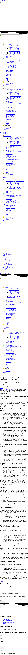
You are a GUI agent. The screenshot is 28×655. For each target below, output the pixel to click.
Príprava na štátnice (10, 70)
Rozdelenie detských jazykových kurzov (15, 45)
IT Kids (7, 57)
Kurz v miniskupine (10, 54)
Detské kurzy (6, 253)
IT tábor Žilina (9, 56)
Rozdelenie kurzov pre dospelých (13, 60)
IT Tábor (8, 84)
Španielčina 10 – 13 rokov (15, 52)
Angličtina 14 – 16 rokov (14, 51)
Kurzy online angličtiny (11, 65)
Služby (4, 69)
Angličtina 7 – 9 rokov (14, 48)
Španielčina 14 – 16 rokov (15, 53)
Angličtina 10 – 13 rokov (14, 49)
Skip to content (3, 0)
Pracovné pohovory (10, 72)
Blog (7, 80)
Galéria (7, 79)
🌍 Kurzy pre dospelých (8, 58)
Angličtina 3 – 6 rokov (14, 47)
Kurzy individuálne (10, 61)
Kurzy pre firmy (9, 62)
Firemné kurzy (6, 258)
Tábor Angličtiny (9, 83)
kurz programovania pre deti (7, 389)
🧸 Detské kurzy (7, 44)
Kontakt (5, 85)
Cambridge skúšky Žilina (8, 261)
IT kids (4, 259)
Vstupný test (8, 74)
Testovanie (8, 75)
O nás (7, 78)
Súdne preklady (9, 71)
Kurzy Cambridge (10, 66)
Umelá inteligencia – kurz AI (12, 67)
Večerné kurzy (9, 64)
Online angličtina (7, 255)
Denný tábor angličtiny (8, 257)
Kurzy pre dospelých (7, 254)
